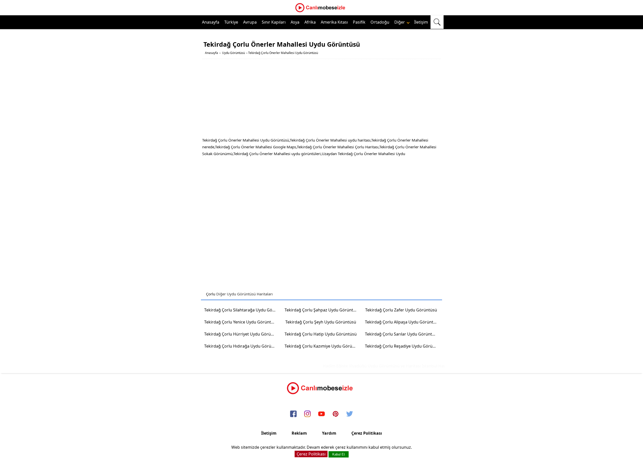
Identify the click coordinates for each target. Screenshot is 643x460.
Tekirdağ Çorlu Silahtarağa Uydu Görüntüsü (242, 310)
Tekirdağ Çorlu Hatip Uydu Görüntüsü (321, 334)
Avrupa (250, 22)
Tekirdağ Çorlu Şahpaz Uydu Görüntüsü (322, 310)
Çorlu (210, 293)
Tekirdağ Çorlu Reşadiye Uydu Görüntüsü (403, 346)
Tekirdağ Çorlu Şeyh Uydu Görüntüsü (320, 322)
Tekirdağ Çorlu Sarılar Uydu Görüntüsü (402, 334)
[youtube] (321, 414)
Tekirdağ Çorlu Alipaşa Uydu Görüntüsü (402, 322)
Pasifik (359, 22)
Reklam (299, 433)
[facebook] (293, 414)
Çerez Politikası (366, 433)
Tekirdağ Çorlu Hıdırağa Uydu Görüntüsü (242, 346)
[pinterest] (335, 414)
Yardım (329, 433)
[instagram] (307, 414)
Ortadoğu (379, 22)
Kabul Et (338, 454)
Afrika (310, 22)
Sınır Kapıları (274, 22)
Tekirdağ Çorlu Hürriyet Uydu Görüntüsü (242, 334)
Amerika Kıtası (334, 22)
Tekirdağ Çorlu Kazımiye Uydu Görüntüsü (322, 346)
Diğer (400, 22)
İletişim (421, 22)
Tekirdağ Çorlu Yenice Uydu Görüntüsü (241, 322)
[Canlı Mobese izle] (321, 11)
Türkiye (231, 22)
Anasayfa (210, 22)
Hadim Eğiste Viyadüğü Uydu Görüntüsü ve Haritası (366, 366)
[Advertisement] (321, 99)
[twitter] (349, 414)
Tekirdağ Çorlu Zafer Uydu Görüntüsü (401, 310)
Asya (295, 22)
